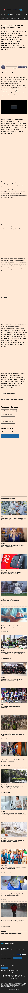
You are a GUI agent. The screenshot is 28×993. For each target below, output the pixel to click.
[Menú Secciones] (1, 14)
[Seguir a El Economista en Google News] (24, 975)
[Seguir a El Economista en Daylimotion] (21, 975)
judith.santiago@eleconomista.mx (12, 399)
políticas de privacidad (15, 970)
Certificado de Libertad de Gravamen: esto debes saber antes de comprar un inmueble (13, 787)
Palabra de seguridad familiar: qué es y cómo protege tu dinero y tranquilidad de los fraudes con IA (13, 627)
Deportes (3, 597)
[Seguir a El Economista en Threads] (12, 978)
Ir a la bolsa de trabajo (17, 958)
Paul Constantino (17, 711)
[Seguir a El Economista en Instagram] (18, 975)
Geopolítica (4, 731)
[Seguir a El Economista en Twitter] (6, 975)
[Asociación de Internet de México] (17, 990)
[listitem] (3, 67)
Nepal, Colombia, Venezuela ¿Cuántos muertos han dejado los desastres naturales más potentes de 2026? (13, 734)
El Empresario (17, 945)
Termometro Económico (8, 417)
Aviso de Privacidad (11, 949)
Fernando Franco (5, 631)
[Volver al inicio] (14, 943)
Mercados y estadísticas (8, 414)
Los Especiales (4, 570)
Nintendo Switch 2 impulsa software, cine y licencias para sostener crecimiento (11, 573)
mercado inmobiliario (8, 421)
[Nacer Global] (21, 955)
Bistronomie (4, 838)
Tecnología (4, 811)
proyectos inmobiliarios (8, 424)
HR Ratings (5, 410)
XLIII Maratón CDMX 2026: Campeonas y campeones (11, 707)
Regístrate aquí (5, 968)
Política (3, 543)
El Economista (11, 945)
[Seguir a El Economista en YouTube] (12, 975)
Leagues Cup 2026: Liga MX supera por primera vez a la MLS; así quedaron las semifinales (14, 599)
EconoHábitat (4, 784)
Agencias (10, 872)
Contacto (3, 950)
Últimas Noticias (5, 18)
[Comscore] (12, 990)
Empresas (3, 516)
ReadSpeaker (15, 68)
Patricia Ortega (5, 577)
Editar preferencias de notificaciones (8, 952)
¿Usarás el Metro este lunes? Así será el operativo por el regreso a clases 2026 (13, 760)
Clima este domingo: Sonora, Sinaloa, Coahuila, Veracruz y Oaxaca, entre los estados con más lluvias (13, 921)
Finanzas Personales (5, 623)
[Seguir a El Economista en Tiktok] (15, 978)
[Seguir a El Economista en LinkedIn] (9, 975)
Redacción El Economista (6, 765)
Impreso (13, 410)
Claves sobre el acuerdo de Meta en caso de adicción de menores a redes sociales (13, 868)
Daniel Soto (4, 604)
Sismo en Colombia (21, 18)
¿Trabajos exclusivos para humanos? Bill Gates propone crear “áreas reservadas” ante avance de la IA (13, 815)
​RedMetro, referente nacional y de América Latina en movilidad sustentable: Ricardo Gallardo (13, 653)
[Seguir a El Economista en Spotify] (15, 975)
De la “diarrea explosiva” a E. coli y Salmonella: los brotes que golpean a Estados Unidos (13, 894)
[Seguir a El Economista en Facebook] (3, 975)
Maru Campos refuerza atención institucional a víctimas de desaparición (12, 546)
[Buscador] (4, 14)
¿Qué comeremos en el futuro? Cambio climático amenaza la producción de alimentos (13, 841)
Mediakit (8, 948)
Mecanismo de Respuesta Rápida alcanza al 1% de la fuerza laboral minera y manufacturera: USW (13, 519)
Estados (3, 758)
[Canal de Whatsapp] (25, 852)
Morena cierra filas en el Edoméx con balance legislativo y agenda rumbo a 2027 (12, 680)
